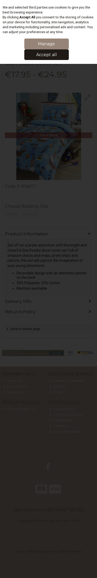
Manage (46, 43)
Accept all (46, 54)
